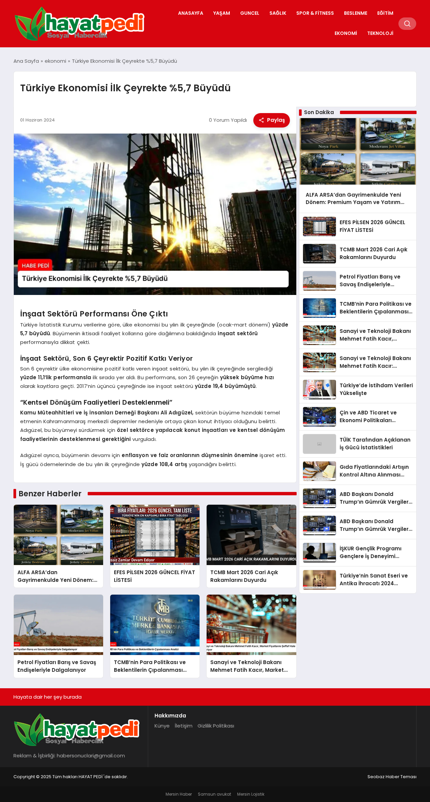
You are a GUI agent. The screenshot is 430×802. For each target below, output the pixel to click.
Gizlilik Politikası (216, 725)
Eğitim (385, 13)
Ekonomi (346, 33)
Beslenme (355, 13)
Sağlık (277, 13)
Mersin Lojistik (250, 794)
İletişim (183, 725)
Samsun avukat (214, 794)
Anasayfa (190, 13)
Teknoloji (380, 33)
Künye (162, 725)
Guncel (249, 13)
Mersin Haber (179, 794)
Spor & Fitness (315, 13)
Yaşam (221, 13)
